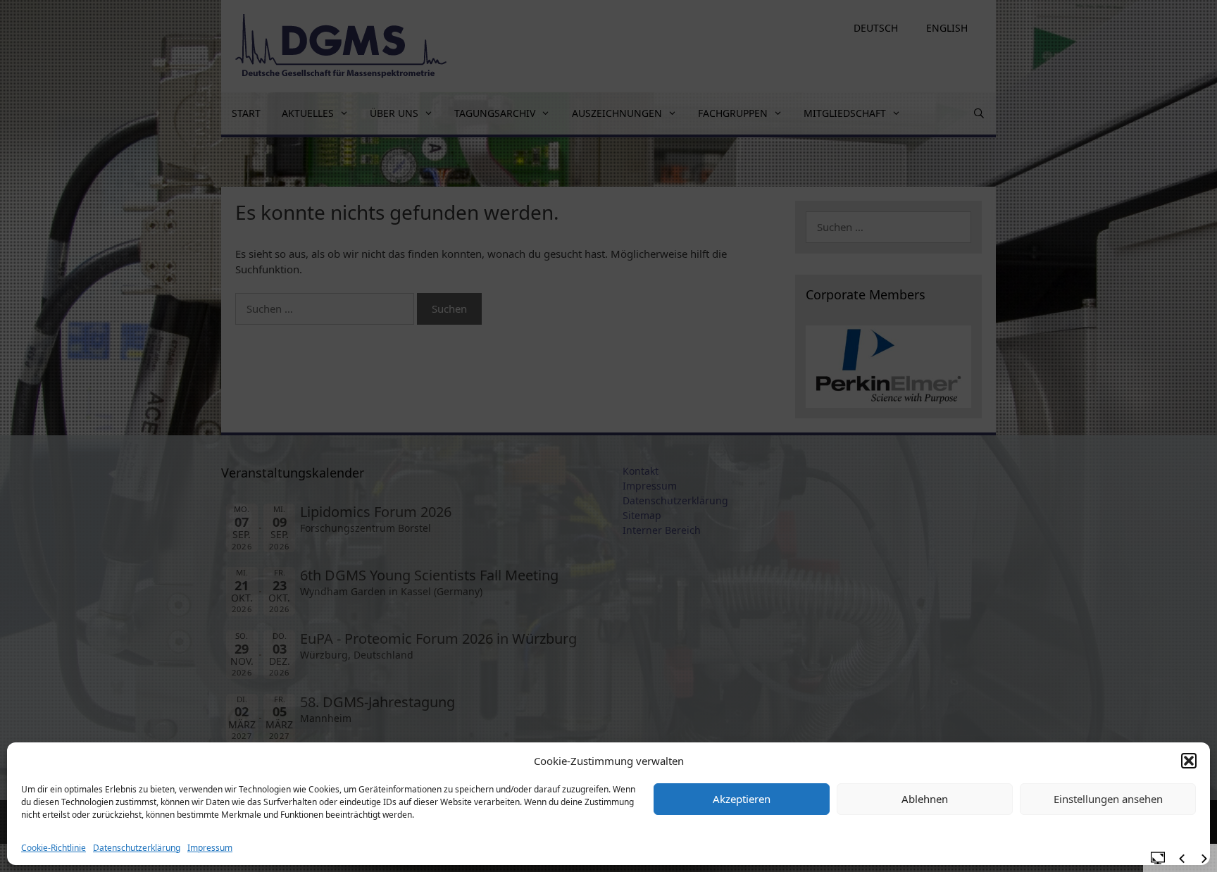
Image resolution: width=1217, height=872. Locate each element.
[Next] (1204, 859)
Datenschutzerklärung (136, 848)
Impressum (209, 848)
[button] (1189, 761)
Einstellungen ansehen (1108, 799)
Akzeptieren (741, 799)
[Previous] (1182, 859)
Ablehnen (924, 799)
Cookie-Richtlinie (53, 848)
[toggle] (1158, 857)
